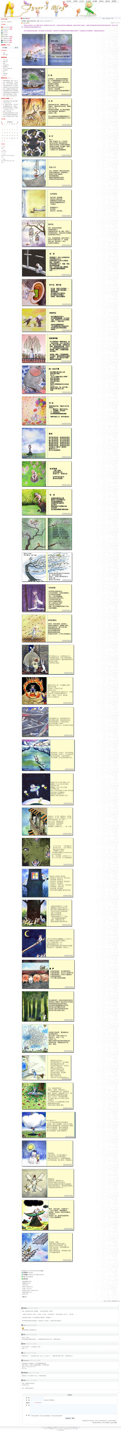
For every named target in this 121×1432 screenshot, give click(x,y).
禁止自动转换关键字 (57, 1415)
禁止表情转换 (35, 1415)
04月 (10, 155)
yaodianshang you (7, 102)
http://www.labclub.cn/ (45, 1356)
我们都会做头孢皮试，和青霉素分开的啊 (10, 108)
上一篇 (105, 18)
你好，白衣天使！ (7, 111)
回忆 (4, 63)
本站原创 (30, 1272)
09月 (8, 160)
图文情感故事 (29, 1276)
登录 (4, 53)
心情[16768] (25, 1285)
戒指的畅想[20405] (26, 1281)
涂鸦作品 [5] (6, 38)
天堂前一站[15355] (26, 1288)
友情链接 (5, 34)
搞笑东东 (107, 1)
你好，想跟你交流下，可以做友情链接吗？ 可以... (10, 82)
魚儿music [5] (6, 29)
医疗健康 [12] (6, 36)
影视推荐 (114, 1)
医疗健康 (95, 1)
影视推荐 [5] (6, 42)
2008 (4, 150)
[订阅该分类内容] (11, 27)
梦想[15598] (25, 1294)
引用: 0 (109, 1301)
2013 (4, 146)
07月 (2, 160)
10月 (2, 152)
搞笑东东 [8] (6, 40)
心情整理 (75, 1)
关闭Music (9, 21)
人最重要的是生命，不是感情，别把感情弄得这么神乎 (10, 106)
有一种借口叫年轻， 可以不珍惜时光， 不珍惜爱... (10, 104)
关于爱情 (5, 70)
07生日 (4, 75)
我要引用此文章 (40, 1274)
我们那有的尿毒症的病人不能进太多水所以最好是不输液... (10, 113)
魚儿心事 (25, 18)
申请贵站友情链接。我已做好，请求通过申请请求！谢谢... (11, 94)
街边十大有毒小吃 (7, 68)
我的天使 (5, 61)
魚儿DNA (81, 1)
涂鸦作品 (101, 1)
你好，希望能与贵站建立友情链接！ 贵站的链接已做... (10, 89)
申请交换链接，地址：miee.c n (10, 80)
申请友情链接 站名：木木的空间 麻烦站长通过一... (10, 85)
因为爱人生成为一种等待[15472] (30, 1290)
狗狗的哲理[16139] (26, 1292)
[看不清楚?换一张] (38, 1402)
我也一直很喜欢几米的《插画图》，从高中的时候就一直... (10, 116)
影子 (4, 72)
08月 (5, 160)
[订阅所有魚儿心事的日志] (28, 18)
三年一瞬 (5, 60)
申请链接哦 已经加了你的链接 (10, 90)
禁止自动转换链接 (45, 1415)
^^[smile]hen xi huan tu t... (9, 109)
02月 (5, 155)
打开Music (3, 21)
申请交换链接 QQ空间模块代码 (11, 92)
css (79, 1427)
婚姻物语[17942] (26, 1283)
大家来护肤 (6, 65)
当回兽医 (5, 73)
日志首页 (69, 1)
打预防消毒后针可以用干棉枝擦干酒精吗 (10, 101)
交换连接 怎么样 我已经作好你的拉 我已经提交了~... (10, 87)
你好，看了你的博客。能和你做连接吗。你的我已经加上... (10, 84)
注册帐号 (114, 1420)
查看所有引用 (31, 1274)
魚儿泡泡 (88, 1)
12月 (5, 152)
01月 (2, 155)
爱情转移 (5, 66)
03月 (2, 148)
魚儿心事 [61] (6, 27)
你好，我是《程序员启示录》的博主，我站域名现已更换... (10, 96)
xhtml (76, 1427)
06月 (13, 155)
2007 (4, 154)
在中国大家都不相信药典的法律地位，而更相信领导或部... (10, 114)
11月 (2, 157)
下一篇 (111, 18)
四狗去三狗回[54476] (27, 1286)
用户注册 (5, 54)
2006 (4, 159)
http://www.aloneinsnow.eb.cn (28, 1366)
